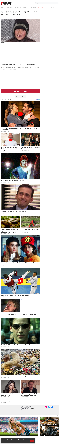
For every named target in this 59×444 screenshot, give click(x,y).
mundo (4, 402)
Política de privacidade (9, 407)
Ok (32, 441)
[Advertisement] (20, 54)
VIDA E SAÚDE (18, 7)
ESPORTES (25, 7)
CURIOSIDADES (41, 7)
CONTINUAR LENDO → (21, 91)
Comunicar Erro (19, 96)
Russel (17, 16)
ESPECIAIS (53, 7)
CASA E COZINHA (32, 7)
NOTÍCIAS (3, 7)
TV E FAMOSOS (10, 7)
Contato (2, 407)
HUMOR (47, 7)
